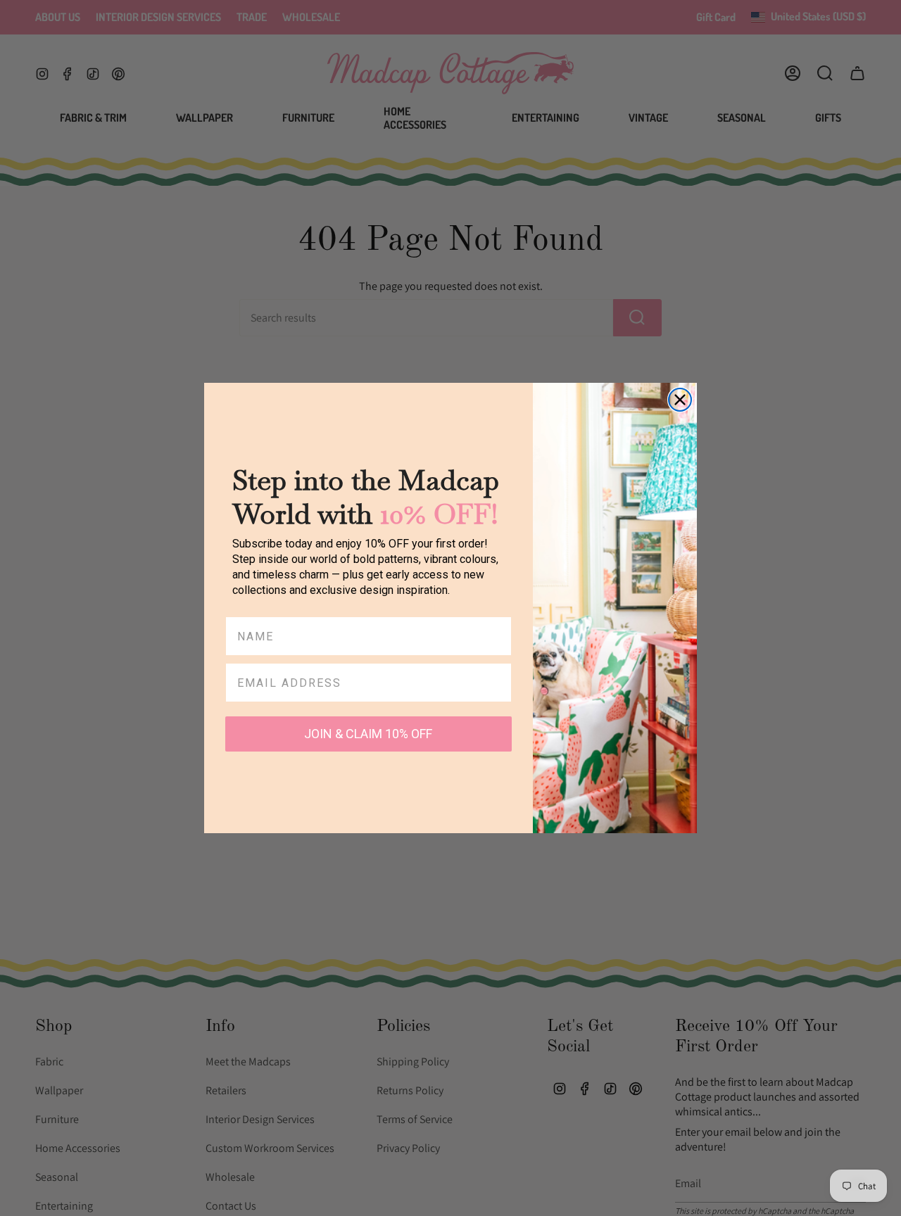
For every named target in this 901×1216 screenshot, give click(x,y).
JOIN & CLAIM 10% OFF (368, 733)
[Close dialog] (680, 399)
